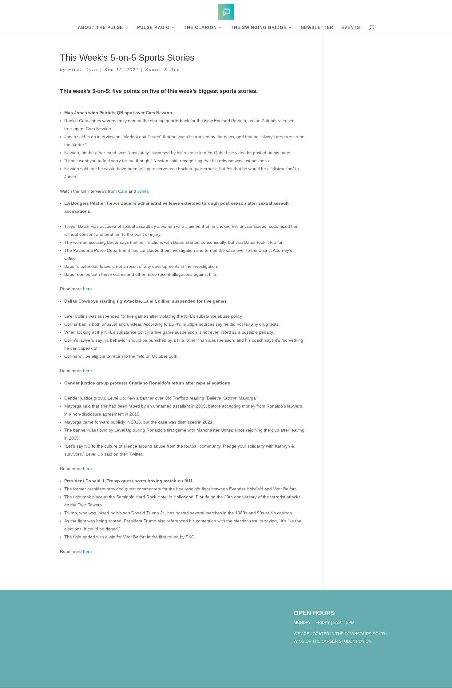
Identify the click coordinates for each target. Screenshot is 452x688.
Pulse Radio (153, 27)
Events (350, 27)
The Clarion (200, 27)
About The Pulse (100, 27)
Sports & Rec (162, 69)
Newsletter (317, 27)
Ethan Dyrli (83, 69)
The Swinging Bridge (259, 27)
